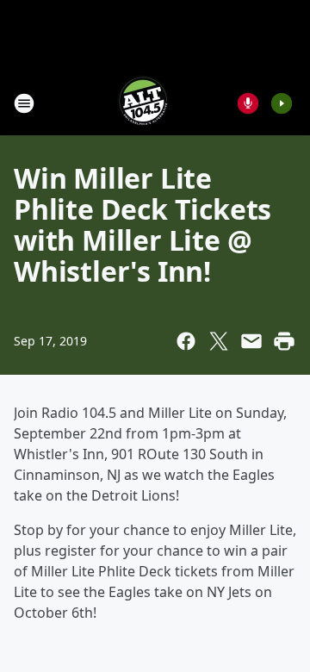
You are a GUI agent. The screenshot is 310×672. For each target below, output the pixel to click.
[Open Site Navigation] (24, 103)
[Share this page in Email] (251, 341)
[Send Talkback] (248, 103)
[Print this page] (284, 341)
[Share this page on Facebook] (186, 341)
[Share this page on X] (219, 341)
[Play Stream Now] (281, 103)
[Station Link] (143, 103)
